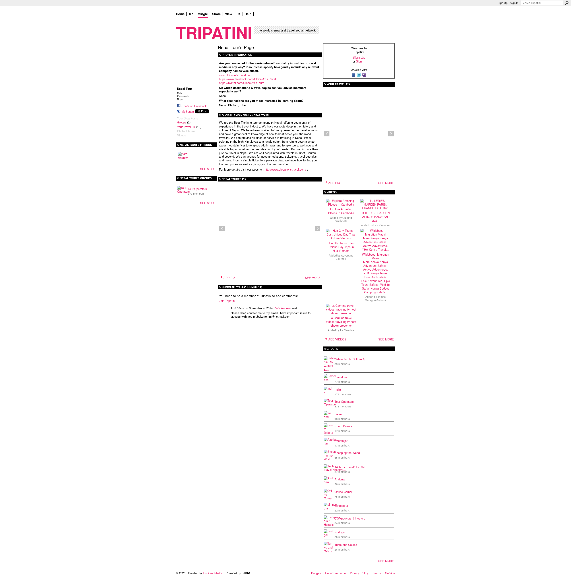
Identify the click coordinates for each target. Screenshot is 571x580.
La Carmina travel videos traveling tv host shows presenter (341, 322)
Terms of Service (384, 573)
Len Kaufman (381, 225)
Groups (181, 122)
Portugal (340, 532)
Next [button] (317, 228)
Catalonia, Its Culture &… (351, 359)
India (338, 389)
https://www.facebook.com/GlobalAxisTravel (247, 79)
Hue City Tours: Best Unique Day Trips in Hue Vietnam (341, 247)
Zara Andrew (282, 308)
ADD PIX (229, 277)
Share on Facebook (194, 106)
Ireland (339, 414)
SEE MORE (208, 169)
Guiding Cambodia (343, 219)
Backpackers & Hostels (350, 518)
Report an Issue (335, 573)
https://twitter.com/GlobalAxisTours (241, 83)
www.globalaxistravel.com (235, 75)
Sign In (514, 3)
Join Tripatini (227, 300)
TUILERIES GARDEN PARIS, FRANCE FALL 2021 (375, 217)
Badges (316, 573)
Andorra (340, 479)
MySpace (188, 111)
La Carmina (347, 330)
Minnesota (341, 505)
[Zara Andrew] (183, 157)
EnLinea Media (212, 573)
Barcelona (341, 377)
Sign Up (502, 3)
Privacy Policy (359, 573)
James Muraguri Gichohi (375, 298)
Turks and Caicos (346, 544)
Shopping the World (347, 453)
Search (567, 3)
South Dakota (343, 426)
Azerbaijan (341, 440)
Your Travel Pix (186, 127)
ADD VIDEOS (337, 339)
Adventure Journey (345, 257)
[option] (269, 228)
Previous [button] (222, 228)
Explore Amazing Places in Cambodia (341, 211)
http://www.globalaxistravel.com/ (286, 169)
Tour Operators (197, 189)
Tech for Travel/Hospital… (351, 467)
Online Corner (343, 492)
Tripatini (214, 32)
